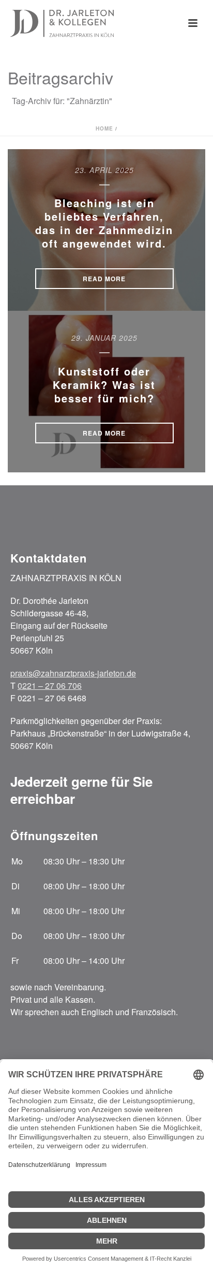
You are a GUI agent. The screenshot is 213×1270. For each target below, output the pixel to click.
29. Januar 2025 (104, 338)
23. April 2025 (104, 170)
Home (104, 128)
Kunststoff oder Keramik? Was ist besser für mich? (104, 385)
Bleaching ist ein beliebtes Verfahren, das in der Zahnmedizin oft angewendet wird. (104, 223)
